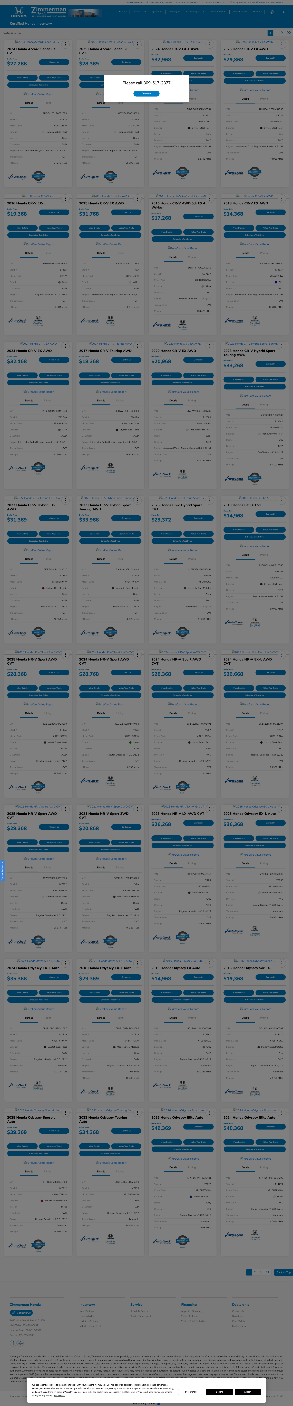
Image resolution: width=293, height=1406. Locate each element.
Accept (247, 1392)
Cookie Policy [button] (131, 1392)
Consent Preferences (2, 870)
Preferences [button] (59, 1395)
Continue (146, 93)
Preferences (191, 1392)
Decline (219, 1392)
